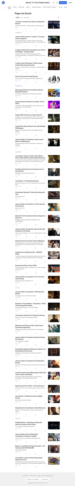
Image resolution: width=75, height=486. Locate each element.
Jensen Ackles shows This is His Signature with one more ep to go (30, 183)
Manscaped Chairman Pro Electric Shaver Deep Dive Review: (29, 91)
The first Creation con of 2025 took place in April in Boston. (30, 388)
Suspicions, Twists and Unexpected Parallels (26, 317)
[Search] (53, 2)
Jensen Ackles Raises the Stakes (23, 400)
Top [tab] (21, 17)
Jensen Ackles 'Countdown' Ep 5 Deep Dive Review (29, 362)
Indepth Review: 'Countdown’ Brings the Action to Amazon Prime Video (28, 423)
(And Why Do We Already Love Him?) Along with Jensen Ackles (29, 410)
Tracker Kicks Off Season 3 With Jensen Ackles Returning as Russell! (28, 64)
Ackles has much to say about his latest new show (27, 438)
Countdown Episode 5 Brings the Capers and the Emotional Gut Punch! (30, 350)
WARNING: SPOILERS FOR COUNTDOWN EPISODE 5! (28, 353)
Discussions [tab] (26, 17)
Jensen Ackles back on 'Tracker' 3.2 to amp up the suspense (29, 37)
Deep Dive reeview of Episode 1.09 (24, 280)
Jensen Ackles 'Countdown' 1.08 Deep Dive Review (29, 293)
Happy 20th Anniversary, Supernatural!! (28, 115)
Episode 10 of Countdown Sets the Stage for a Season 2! (30, 217)
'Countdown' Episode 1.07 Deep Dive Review (30, 315)
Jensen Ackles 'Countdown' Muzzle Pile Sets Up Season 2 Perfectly (30, 230)
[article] (37, 25)
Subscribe (63, 2)
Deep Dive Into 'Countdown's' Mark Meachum (30, 408)
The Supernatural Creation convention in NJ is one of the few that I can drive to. (30, 268)
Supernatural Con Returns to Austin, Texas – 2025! (30, 102)
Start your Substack (34, 479)
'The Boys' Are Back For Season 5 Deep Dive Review (30, 22)
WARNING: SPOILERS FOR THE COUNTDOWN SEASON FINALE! (29, 130)
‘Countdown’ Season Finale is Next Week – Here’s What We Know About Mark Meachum (30, 157)
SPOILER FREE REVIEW (20, 450)
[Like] (16, 29)
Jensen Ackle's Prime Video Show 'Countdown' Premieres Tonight (26, 435)
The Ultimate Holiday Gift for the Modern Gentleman (28, 94)
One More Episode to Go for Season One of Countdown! (29, 170)
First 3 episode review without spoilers (25, 426)
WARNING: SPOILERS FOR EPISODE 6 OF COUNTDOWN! (29, 329)
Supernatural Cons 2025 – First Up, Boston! (29, 386)
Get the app (45, 479)
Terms (42, 475)
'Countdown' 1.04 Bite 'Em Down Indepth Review (28, 397)
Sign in (70, 2)
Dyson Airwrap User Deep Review (26, 76)
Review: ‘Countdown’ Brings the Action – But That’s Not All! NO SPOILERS (30, 447)
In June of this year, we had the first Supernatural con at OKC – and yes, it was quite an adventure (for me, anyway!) (30, 256)
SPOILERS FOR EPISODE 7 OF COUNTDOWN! (26, 307)
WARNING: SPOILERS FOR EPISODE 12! (25, 173)
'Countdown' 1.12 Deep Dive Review (27, 181)
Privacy (38, 475)
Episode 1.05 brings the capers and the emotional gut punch (30, 365)
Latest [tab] (17, 17)
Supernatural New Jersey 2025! (26, 265)
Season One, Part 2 (20, 196)
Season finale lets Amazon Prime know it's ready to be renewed (28, 144)
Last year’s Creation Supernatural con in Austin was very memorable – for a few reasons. (29, 106)
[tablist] (22, 17)
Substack (30, 483)
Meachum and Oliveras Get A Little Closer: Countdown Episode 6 (29, 326)
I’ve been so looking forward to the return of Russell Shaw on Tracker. (30, 67)
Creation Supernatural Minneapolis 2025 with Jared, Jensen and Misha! (30, 373)
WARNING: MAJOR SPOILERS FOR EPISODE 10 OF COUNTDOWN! (27, 220)
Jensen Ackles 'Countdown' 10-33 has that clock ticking (29, 278)
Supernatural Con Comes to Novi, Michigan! (30, 241)
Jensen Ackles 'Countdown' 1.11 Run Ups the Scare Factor (30, 205)
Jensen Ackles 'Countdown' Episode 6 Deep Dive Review (30, 338)
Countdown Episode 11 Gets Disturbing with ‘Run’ (30, 193)
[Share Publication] (57, 2)
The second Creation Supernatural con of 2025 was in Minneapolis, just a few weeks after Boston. (28, 377)
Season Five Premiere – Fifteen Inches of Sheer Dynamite (29, 25)
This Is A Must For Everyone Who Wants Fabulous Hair (29, 78)
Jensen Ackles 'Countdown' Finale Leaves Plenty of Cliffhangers (29, 140)
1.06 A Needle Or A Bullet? (22, 341)
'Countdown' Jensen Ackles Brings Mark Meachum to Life (28, 459)
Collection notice (49, 475)
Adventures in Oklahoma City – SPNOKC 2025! (28, 253)
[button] (9, 7)
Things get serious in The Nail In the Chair (25, 295)
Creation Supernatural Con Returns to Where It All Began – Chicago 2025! (30, 51)
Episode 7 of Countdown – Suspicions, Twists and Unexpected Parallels (30, 304)
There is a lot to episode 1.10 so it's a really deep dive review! (30, 233)
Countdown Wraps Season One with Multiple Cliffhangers (30, 127)
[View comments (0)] (26, 29)
